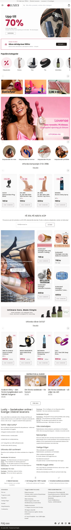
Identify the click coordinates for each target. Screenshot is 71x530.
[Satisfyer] (12, 87)
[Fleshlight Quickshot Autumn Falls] (44, 276)
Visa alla (35, 403)
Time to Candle (7, 351)
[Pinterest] (62, 523)
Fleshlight (41, 249)
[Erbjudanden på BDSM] (62, 153)
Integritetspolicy (5, 506)
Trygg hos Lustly (5, 495)
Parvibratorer (39, 416)
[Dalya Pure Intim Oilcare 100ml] (35, 311)
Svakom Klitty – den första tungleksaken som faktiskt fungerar (12, 392)
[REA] (35, 22)
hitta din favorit (17, 270)
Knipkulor (3, 463)
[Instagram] (66, 523)
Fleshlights (4, 471)
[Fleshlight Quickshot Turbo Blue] (62, 276)
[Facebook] (55, 523)
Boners (57, 193)
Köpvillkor (4, 498)
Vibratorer (3, 460)
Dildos (2, 461)
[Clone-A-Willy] (59, 87)
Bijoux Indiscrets (26, 351)
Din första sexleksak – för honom (35, 390)
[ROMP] (35, 87)
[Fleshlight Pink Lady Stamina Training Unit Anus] (44, 240)
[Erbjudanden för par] (44, 153)
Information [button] (4, 489)
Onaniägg (3, 473)
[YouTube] (69, 523)
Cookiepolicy (4, 509)
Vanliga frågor (5, 501)
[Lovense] (35, 118)
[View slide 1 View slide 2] (35, 118)
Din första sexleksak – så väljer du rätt (58, 390)
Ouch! (4, 193)
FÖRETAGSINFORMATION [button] (54, 489)
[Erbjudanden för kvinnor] (27, 153)
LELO (56, 351)
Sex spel (38, 420)
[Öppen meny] (3, 5)
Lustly (3, 528)
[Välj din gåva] (35, 44)
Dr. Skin (22, 193)
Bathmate (41, 351)
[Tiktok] (59, 523)
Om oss (3, 492)
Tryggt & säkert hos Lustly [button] (32, 489)
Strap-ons (38, 418)
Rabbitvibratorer (5, 465)
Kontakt (3, 503)
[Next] (68, 76)
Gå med (50, 224)
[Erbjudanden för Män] (9, 153)
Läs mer (3, 396)
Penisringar (39, 409)
